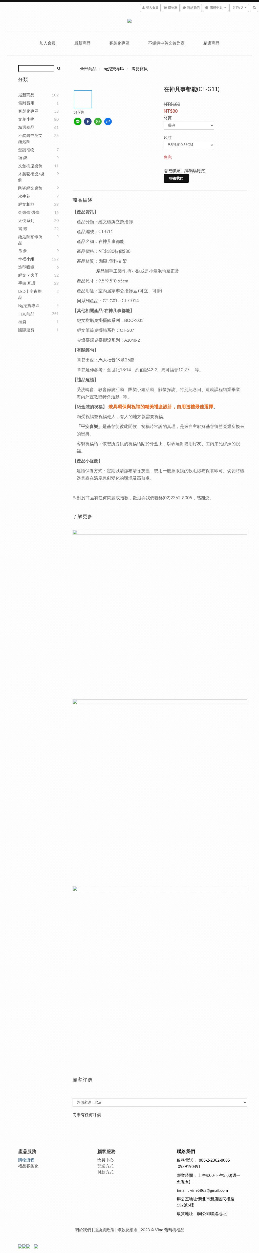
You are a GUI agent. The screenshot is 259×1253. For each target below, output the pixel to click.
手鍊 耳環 (26, 283)
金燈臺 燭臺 (28, 213)
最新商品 (82, 43)
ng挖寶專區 (28, 306)
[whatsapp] (98, 121)
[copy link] (108, 121)
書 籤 (22, 229)
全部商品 (88, 69)
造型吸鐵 (26, 267)
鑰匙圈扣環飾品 (30, 240)
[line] (77, 121)
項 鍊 (22, 158)
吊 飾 (22, 251)
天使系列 (26, 221)
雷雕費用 (26, 103)
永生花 (24, 196)
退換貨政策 (104, 1230)
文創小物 (26, 119)
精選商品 (211, 43)
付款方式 (105, 1172)
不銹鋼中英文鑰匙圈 (166, 43)
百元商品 (26, 314)
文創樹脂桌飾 (30, 166)
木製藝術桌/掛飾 (31, 177)
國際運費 (26, 330)
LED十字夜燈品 (30, 295)
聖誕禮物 (26, 150)
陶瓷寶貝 (140, 69)
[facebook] (88, 121)
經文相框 (26, 204)
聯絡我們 (176, 178)
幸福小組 (26, 259)
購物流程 (26, 1160)
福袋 (22, 322)
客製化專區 (119, 43)
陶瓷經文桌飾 (30, 188)
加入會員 (47, 43)
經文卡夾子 (28, 275)
